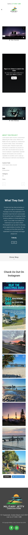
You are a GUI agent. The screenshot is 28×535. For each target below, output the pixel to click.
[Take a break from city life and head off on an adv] (14, 438)
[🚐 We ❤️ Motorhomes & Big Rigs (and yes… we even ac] (14, 318)
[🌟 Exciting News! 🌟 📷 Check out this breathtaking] (14, 390)
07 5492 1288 (16, 4)
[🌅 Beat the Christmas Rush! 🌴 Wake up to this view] (14, 294)
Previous (12, 242)
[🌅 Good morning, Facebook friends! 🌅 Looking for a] (14, 414)
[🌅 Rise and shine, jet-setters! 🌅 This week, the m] (14, 342)
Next (15, 242)
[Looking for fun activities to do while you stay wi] (14, 462)
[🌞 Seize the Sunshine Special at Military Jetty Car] (14, 366)
